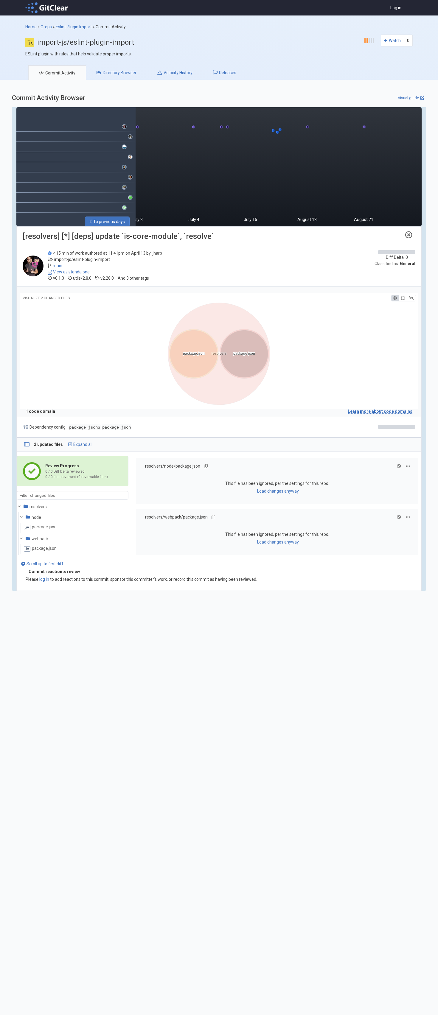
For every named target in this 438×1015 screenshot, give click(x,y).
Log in (395, 7)
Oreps (46, 26)
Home (31, 26)
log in (44, 579)
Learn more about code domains (380, 411)
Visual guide (408, 98)
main (57, 265)
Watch (395, 40)
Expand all (82, 444)
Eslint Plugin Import (74, 26)
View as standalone (71, 272)
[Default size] (395, 298)
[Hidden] (411, 298)
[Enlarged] (403, 298)
